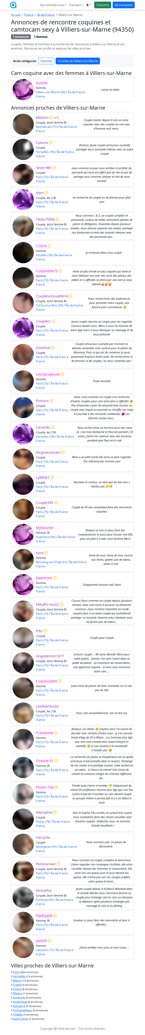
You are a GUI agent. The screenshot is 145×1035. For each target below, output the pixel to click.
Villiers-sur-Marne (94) (50, 92)
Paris (16, 972)
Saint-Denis (20, 1019)
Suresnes (18, 997)
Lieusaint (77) (45, 950)
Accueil (15, 15)
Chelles (17, 1014)
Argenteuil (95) (46, 537)
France (28, 15)
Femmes (46, 61)
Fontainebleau (22, 1010)
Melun (17, 980)
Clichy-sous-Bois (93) (49, 305)
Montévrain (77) (46, 127)
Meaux (17, 993)
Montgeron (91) (46, 847)
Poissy (17, 989)
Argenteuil (19, 1002)
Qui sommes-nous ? (53, 5)
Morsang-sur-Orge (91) (51, 562)
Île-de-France (45, 15)
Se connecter (123, 5)
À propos (75, 5)
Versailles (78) (45, 152)
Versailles (19, 976)
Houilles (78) (44, 255)
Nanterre (18, 1006)
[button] (89, 5)
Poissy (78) (43, 822)
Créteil (17, 985)
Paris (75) (42, 177)
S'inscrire (103, 5)
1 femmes (41, 37)
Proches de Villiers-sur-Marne (78, 61)
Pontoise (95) (44, 900)
